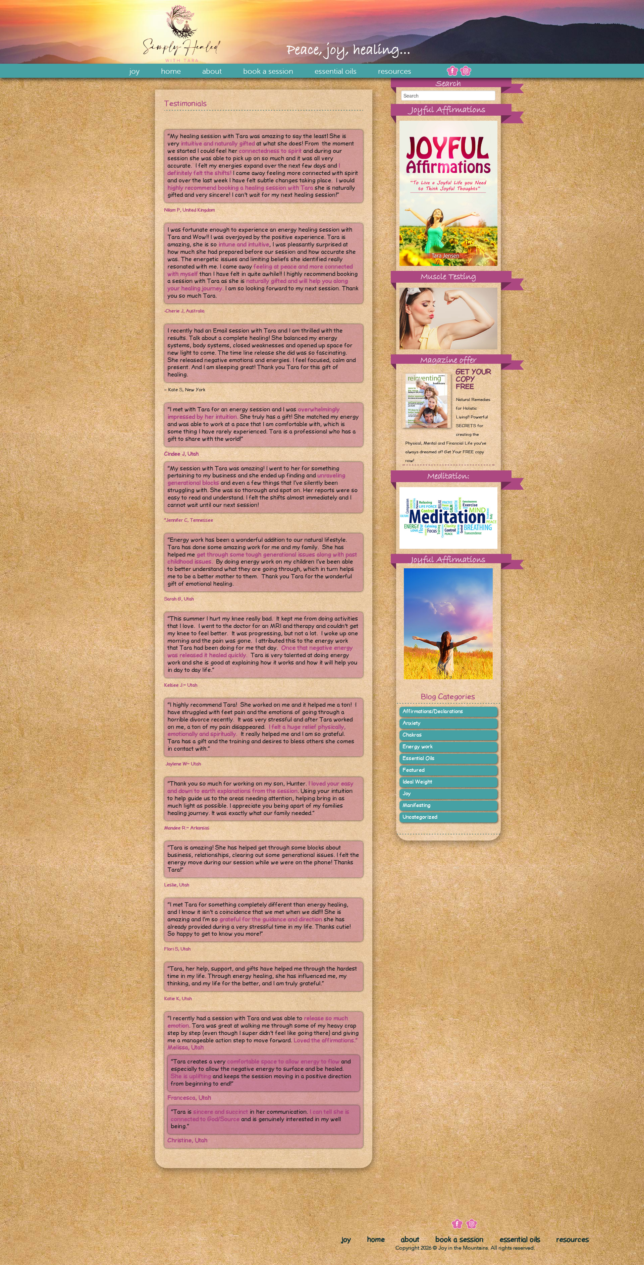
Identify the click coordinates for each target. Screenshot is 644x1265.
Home (171, 71)
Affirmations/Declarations (433, 711)
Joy (134, 71)
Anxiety (412, 723)
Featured (414, 770)
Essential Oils (336, 71)
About (212, 71)
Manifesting (417, 805)
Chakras (412, 735)
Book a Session (268, 71)
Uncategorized (420, 817)
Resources (394, 71)
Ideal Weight (417, 782)
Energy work (418, 747)
